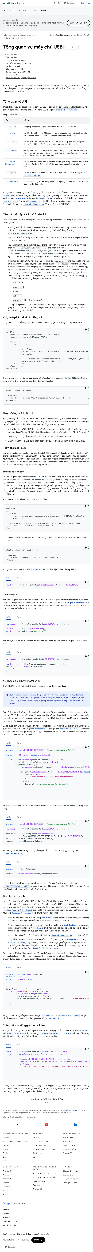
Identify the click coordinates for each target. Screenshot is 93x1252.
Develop (7, 10)
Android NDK (38, 1189)
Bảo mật (6, 1145)
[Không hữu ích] (88, 35)
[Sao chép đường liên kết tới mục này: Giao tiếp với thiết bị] (27, 896)
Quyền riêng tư (38, 1153)
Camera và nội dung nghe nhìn (45, 1149)
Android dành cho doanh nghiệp (15, 1141)
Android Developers (10, 35)
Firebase (6, 1217)
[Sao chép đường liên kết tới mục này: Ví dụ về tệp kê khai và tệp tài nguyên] (45, 317)
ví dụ (24, 310)
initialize (64, 1015)
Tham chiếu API (39, 1181)
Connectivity (39, 10)
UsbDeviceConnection (10, 162)
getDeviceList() (77, 603)
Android (6, 1137)
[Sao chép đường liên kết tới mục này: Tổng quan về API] (29, 101)
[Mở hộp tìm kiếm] (54, 2)
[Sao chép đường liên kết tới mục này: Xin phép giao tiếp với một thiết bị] (42, 681)
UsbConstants (11, 181)
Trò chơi (36, 1137)
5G (34, 1157)
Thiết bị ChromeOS (70, 1145)
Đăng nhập (85, 3)
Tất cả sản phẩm (9, 1225)
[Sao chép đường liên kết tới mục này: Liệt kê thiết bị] (19, 594)
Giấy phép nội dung (72, 1110)
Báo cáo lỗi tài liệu (70, 1175)
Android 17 (7, 1171)
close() (67, 1033)
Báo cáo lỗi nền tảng (70, 1171)
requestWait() (52, 1018)
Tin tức (5, 1153)
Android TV (67, 1153)
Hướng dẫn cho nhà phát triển (44, 1177)
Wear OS (66, 1141)
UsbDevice (10, 133)
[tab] (8, 578)
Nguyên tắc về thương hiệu (38, 1234)
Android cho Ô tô (69, 1149)
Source (5, 1149)
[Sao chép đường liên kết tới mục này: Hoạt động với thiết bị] (35, 413)
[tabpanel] (46, 585)
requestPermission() (36, 729)
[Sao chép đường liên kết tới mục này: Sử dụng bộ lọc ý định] (26, 472)
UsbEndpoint (11, 150)
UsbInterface (11, 142)
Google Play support (70, 1179)
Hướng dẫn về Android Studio (44, 1173)
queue (76, 1015)
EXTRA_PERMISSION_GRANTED (16, 886)
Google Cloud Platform (12, 1221)
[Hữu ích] (84, 35)
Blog (4, 1157)
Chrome (6, 1214)
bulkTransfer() (74, 939)
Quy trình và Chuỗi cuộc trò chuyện (43, 948)
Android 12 (7, 1190)
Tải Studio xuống (39, 1185)
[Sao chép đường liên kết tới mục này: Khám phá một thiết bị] (29, 448)
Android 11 (7, 1194)
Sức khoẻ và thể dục (40, 1145)
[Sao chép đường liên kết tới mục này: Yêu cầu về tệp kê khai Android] (48, 214)
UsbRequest (10, 173)
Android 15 (7, 1179)
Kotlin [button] (8, 578)
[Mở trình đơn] (3, 3)
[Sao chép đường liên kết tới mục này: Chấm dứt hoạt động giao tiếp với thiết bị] (50, 1025)
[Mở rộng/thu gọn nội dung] (18, 54)
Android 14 (7, 1183)
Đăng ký (38, 1240)
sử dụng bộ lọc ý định (42, 695)
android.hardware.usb (66, 110)
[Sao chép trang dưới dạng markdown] (73, 47)
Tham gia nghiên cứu (71, 1183)
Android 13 (7, 1186)
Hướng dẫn (22, 38)
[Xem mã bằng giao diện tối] (85, 329)
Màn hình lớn (68, 1137)
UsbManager (10, 127)
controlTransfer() (17, 942)
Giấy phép (21, 1234)
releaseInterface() (50, 1033)
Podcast (6, 1161)
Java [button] (19, 578)
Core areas (22, 10)
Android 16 (7, 1175)
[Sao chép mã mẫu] (88, 329)
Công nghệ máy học (41, 1141)
